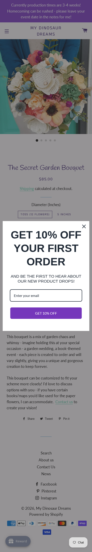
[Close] (84, 226)
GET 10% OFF (46, 313)
